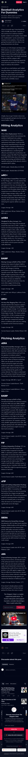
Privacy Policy (19, 741)
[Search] (25, 683)
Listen (24, 21)
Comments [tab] (5, 664)
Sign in (24, 2)
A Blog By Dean (5, 692)
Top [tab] (3, 683)
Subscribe (19, 2)
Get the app (22, 750)
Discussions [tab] (13, 683)
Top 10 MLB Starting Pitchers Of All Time (7, 689)
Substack (6, 753)
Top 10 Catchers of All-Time (8, 700)
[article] (14, 692)
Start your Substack (10, 750)
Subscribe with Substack (15, 735)
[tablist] (8, 664)
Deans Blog (4, 7)
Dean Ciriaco (8, 20)
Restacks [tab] (11, 664)
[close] (23, 708)
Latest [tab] (7, 683)
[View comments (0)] (8, 25)
